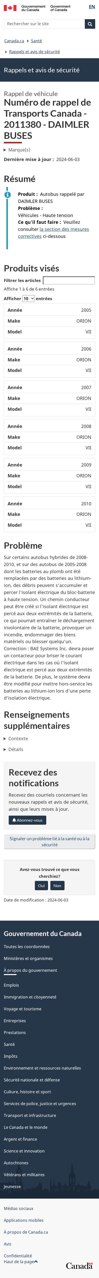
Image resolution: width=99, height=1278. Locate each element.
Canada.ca (14, 41)
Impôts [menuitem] (11, 1056)
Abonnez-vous (29, 820)
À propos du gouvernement (30, 970)
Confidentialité (18, 1256)
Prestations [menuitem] (15, 1032)
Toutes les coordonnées (27, 946)
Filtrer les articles (22, 280)
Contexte (18, 738)
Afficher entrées (28, 298)
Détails (15, 749)
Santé (36, 41)
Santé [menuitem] (9, 1044)
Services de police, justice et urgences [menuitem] (40, 1103)
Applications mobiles (24, 1220)
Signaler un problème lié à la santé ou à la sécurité (49, 841)
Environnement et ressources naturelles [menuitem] (42, 1068)
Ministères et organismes (28, 958)
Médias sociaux (18, 1208)
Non (57, 885)
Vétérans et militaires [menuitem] (24, 1174)
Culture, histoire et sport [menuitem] (27, 1092)
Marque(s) (19, 150)
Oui (41, 885)
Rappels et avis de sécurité (34, 51)
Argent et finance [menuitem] (20, 1139)
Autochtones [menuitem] (16, 1163)
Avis (7, 1244)
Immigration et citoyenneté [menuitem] (30, 997)
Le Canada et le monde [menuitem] (25, 1127)
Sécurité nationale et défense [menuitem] (32, 1080)
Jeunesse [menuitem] (12, 1186)
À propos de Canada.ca (26, 1232)
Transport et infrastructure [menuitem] (30, 1115)
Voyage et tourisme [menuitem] (22, 1009)
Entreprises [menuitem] (15, 1020)
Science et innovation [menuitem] (24, 1151)
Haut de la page (19, 1261)
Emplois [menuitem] (11, 985)
